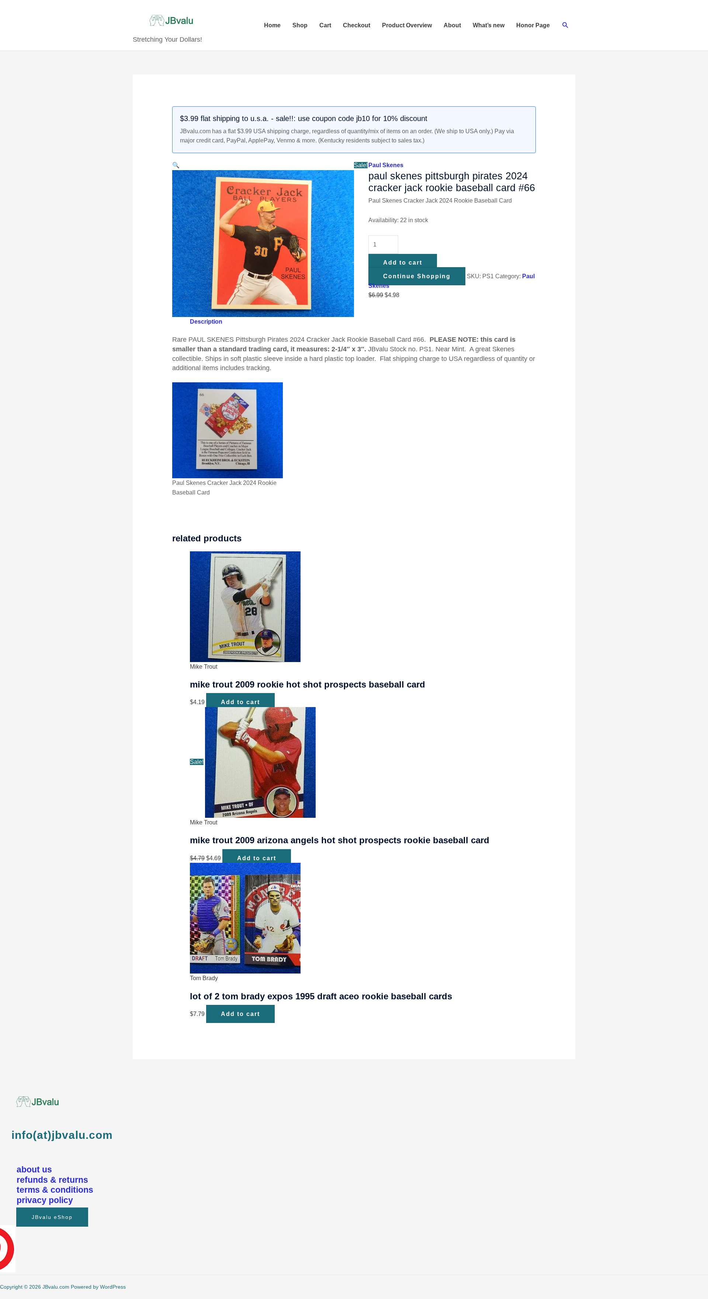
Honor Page (533, 25)
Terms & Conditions (55, 1190)
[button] (565, 25)
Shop (300, 25)
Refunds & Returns (52, 1180)
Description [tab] (206, 321)
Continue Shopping (417, 276)
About (452, 25)
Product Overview (407, 25)
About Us (34, 1169)
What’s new (488, 25)
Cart (325, 25)
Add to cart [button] (240, 702)
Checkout (356, 25)
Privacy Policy (45, 1200)
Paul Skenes (385, 165)
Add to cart (402, 262)
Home (272, 25)
